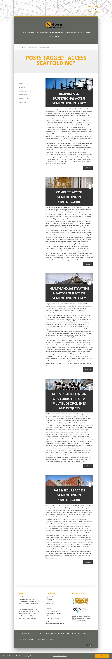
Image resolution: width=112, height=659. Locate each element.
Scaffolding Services (25, 91)
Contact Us (22, 102)
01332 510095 (93, 12)
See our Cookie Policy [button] (60, 656)
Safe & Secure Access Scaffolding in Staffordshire (69, 495)
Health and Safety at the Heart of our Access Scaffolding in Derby (69, 293)
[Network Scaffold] (56, 25)
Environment (23, 95)
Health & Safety (23, 98)
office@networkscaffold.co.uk (55, 623)
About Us (22, 87)
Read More (89, 168)
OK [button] (102, 656)
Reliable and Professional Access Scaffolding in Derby (69, 98)
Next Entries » (88, 574)
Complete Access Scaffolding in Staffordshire (69, 197)
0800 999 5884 (93, 6)
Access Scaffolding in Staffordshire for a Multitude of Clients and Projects (69, 401)
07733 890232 (54, 616)
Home (23, 47)
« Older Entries (50, 574)
